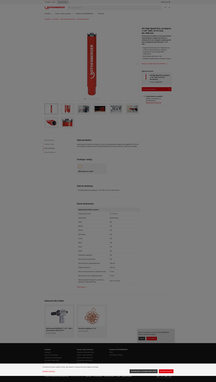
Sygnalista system (127, 376)
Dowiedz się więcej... (49, 371)
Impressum (88, 376)
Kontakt (118, 376)
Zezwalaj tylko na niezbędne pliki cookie (143, 371)
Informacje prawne (109, 376)
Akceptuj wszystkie (166, 371)
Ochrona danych (98, 376)
